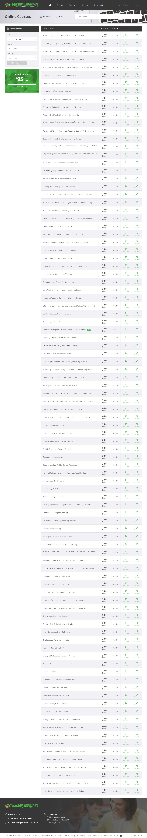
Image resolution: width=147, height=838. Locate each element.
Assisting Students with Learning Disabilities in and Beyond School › (68, 401)
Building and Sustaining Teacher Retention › (59, 187)
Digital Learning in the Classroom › (55, 703)
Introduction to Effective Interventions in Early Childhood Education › (68, 194)
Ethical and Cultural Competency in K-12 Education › (62, 107)
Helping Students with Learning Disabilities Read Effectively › (65, 473)
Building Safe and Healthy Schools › (56, 584)
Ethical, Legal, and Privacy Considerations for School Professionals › (68, 568)
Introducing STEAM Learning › (54, 489)
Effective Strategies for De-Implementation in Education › (64, 330)
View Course (126, 37)
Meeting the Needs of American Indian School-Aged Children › (66, 242)
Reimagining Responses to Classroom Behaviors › (61, 171)
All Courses (58, 835)
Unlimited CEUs (68, 835)
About (89, 835)
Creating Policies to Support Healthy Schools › (60, 735)
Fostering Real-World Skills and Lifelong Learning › (61, 115)
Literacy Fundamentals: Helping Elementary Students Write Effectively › (69, 306)
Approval (72, 5)
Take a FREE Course (47, 835)
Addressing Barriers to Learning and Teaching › (60, 544)
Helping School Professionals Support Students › (61, 385)
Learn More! (22, 87)
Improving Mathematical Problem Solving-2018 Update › (64, 791)
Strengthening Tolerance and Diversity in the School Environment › (68, 266)
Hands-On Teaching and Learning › (56, 513)
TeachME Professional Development (21, 4)
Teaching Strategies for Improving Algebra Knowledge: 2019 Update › (69, 767)
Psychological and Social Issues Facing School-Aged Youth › (65, 361)
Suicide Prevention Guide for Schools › (57, 449)
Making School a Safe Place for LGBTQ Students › (61, 719)
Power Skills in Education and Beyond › (57, 354)
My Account (98, 5)
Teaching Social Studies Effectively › (56, 616)
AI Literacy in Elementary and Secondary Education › (62, 163)
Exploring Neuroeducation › (53, 457)
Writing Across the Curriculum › (54, 481)
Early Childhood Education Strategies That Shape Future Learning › (68, 202)
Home (50, 5)
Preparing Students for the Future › (56, 425)
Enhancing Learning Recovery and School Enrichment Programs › (67, 369)
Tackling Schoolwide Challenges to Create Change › (62, 139)
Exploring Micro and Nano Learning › (56, 576)
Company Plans (80, 835)
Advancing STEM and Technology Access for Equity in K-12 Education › (69, 131)
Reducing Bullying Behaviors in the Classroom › (60, 775)
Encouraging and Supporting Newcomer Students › (62, 282)
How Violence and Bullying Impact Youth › (58, 433)
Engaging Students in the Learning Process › (59, 656)
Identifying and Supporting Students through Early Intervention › (67, 43)
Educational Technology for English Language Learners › (64, 759)
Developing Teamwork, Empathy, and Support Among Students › (67, 505)
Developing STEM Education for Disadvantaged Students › (64, 250)
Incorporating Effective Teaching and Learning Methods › (64, 377)
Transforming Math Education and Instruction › (60, 179)
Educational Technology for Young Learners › (60, 521)
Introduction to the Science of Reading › (58, 274)
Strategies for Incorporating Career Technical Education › (64, 600)
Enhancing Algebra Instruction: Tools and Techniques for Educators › (68, 51)
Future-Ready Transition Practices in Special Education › (64, 35)
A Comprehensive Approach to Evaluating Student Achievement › (67, 218)
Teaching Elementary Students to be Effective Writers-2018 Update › (68, 783)
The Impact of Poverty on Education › (57, 640)
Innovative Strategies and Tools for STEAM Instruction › (63, 83)
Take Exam (137, 37)
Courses (60, 5)
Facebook (121, 836)
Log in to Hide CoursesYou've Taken (16, 63)
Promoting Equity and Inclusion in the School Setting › (63, 441)
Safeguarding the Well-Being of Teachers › (59, 592)
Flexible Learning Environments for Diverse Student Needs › (65, 99)
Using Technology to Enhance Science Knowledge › (62, 290)
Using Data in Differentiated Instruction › (57, 91)
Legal (116, 835)
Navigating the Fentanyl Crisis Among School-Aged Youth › (64, 258)
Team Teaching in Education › (54, 497)
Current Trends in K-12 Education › (56, 711)
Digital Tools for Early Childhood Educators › (59, 75)
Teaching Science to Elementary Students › (59, 664)
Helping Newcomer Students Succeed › (58, 536)
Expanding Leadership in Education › (56, 696)
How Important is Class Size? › (54, 648)
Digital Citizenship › (50, 672)
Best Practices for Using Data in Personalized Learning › (63, 727)
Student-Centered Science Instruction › (58, 314)
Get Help (85, 5)
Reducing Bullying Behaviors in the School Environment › (64, 234)
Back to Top (136, 835)
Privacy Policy (97, 835)
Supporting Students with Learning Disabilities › (60, 680)
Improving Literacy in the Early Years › (57, 632)
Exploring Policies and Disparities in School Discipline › (63, 560)
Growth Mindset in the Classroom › (55, 688)
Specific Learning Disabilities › (54, 743)
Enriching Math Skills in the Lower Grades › (58, 624)
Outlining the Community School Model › (58, 226)
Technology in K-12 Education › (54, 322)
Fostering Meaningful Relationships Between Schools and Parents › (68, 608)
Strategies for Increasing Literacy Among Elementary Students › (67, 417)
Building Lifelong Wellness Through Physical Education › (64, 59)
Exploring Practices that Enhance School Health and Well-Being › (67, 393)
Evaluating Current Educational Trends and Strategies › (63, 409)
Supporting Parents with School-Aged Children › (61, 210)
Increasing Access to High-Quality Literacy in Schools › (63, 298)
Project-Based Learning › (52, 528)
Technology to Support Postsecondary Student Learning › (64, 751)
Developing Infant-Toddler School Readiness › (60, 465)
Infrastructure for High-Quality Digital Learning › (60, 346)
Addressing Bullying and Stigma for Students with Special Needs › (67, 67)
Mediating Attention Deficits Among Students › (60, 338)
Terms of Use (108, 835)
